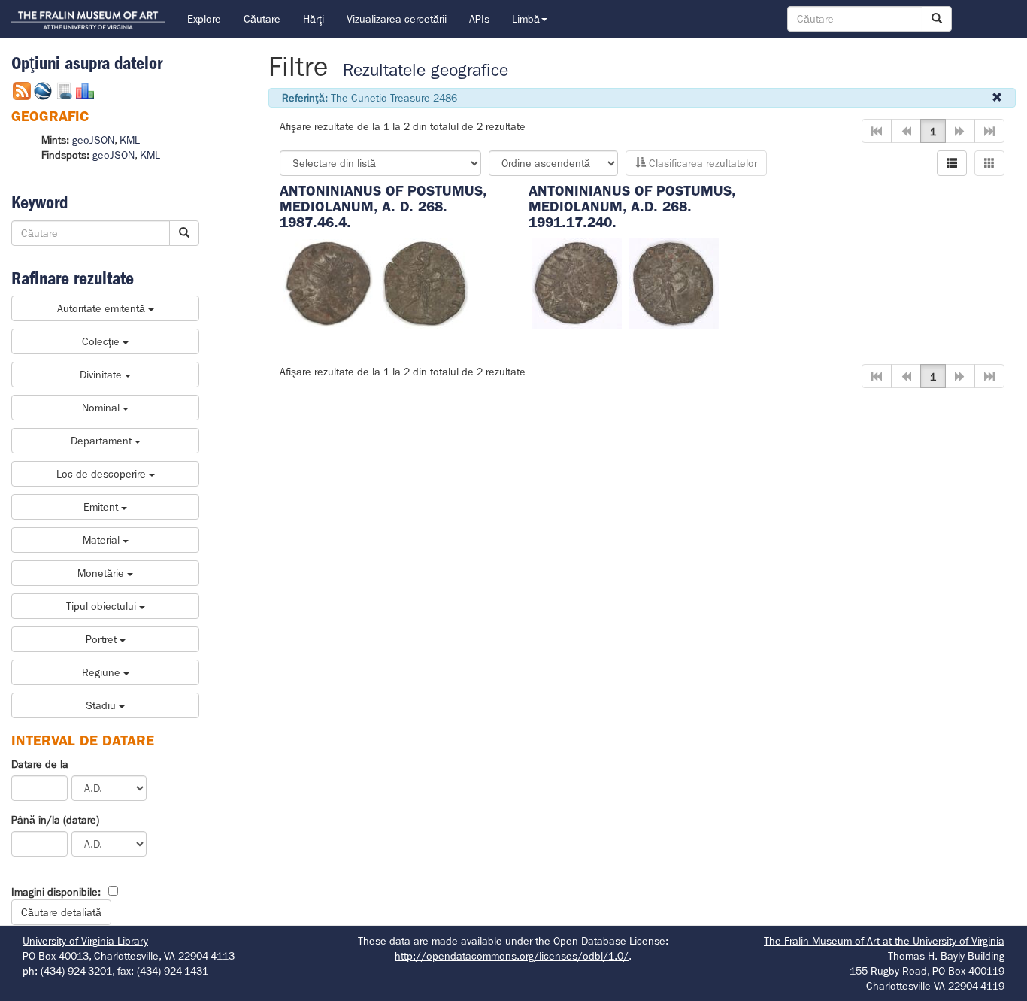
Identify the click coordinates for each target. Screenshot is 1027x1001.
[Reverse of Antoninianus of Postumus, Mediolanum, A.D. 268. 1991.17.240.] (674, 282)
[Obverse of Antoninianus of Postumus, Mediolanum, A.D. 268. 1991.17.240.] (577, 282)
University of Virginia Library (85, 941)
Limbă (526, 19)
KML (130, 140)
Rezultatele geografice (425, 70)
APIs (479, 19)
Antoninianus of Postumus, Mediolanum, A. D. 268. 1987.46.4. (383, 206)
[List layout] (952, 163)
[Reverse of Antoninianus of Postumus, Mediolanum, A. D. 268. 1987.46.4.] (424, 282)
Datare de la (39, 764)
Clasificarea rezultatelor (701, 163)
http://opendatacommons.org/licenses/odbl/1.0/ (512, 956)
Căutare (262, 19)
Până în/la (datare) (55, 820)
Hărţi (313, 19)
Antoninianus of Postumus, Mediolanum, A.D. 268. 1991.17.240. (632, 206)
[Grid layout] (989, 163)
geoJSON (93, 140)
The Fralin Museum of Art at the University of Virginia (884, 941)
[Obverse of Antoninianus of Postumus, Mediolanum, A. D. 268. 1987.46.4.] (328, 282)
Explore (204, 19)
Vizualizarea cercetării (397, 19)
